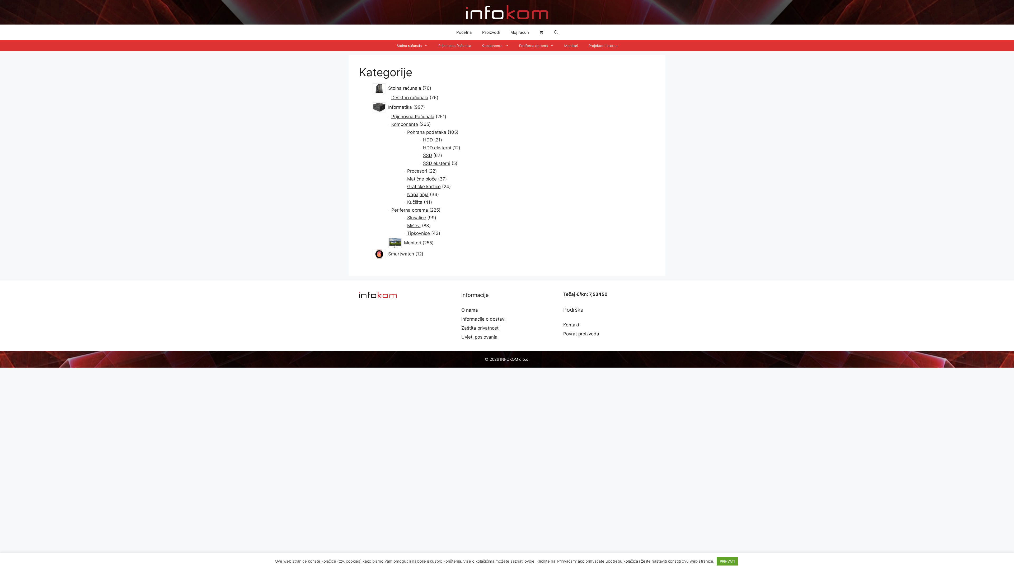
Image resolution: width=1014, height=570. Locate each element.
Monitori (571, 46)
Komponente (492, 46)
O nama (469, 310)
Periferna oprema (533, 46)
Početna (464, 32)
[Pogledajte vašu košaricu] (541, 32)
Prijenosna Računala (454, 46)
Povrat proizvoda (581, 333)
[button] (556, 32)
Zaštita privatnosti (480, 328)
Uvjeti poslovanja (479, 337)
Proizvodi (491, 32)
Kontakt (571, 324)
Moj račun (519, 32)
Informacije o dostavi (483, 319)
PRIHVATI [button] (727, 561)
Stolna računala (409, 46)
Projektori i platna (603, 46)
